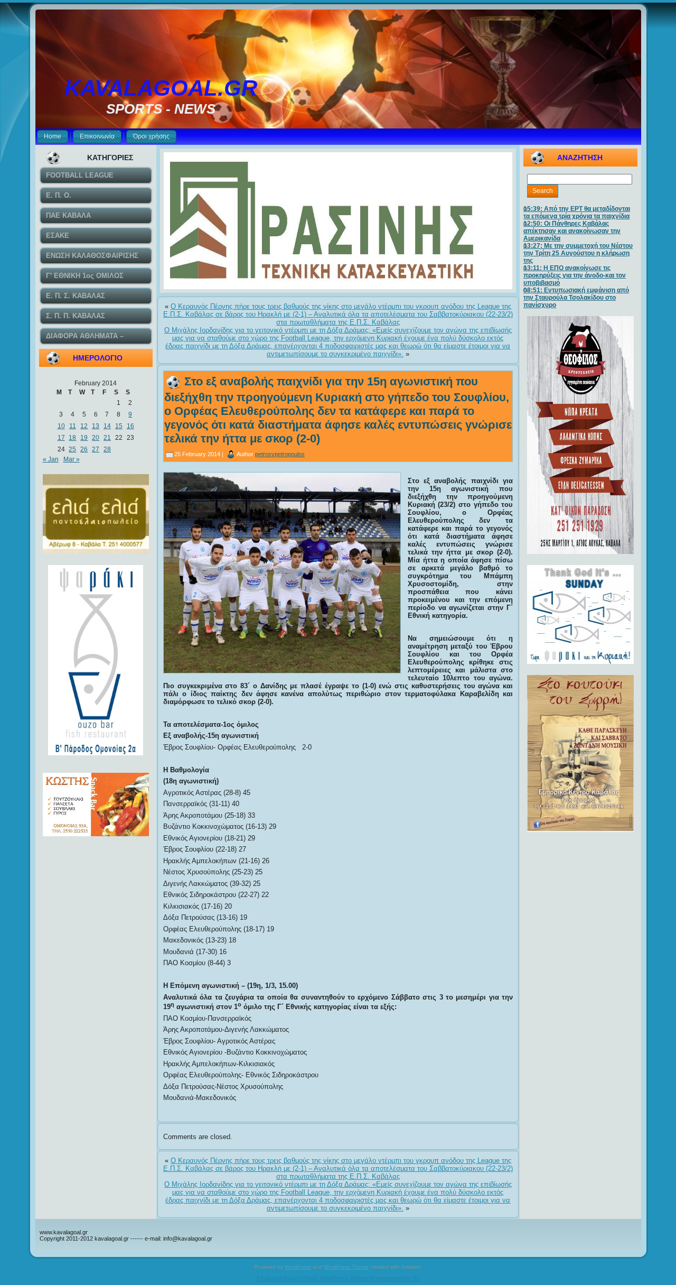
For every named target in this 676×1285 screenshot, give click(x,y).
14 (107, 426)
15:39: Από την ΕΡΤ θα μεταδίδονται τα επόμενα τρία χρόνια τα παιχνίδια (576, 212)
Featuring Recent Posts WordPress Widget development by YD (338, 1278)
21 (107, 437)
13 (95, 426)
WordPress (298, 1267)
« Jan (51, 459)
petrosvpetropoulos (280, 454)
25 (72, 449)
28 (107, 449)
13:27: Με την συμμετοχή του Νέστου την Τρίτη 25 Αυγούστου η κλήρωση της (578, 253)
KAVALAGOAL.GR (160, 88)
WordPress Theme (346, 1267)
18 (72, 437)
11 (72, 426)
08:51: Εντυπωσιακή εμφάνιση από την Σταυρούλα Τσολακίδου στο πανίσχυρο (576, 297)
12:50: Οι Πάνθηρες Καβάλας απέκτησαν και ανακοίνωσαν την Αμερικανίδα (572, 231)
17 (61, 437)
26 (84, 449)
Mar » (71, 459)
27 (95, 449)
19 (84, 437)
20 (95, 437)
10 (61, 426)
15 (119, 426)
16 (130, 426)
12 (84, 426)
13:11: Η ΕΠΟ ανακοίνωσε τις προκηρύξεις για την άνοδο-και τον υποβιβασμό (574, 275)
